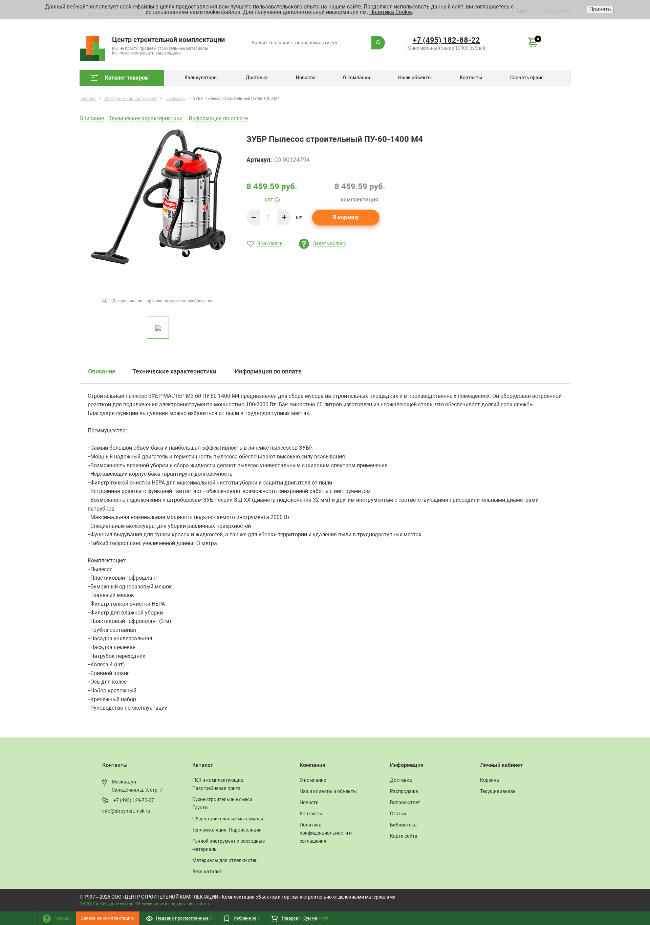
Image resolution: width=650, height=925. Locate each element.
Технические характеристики (145, 118)
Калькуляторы (201, 77)
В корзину (346, 217)
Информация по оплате (218, 118)
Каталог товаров (126, 77)
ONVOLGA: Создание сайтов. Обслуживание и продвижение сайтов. (145, 904)
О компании (356, 77)
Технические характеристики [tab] (174, 371)
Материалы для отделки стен (225, 860)
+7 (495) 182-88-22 (446, 40)
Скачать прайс (526, 77)
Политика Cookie (390, 12)
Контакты (471, 77)
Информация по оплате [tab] (268, 371)
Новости (305, 77)
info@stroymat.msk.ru (126, 811)
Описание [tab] (101, 371)
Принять (600, 9)
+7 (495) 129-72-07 (133, 800)
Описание (92, 118)
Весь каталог (207, 871)
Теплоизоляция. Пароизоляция (227, 830)
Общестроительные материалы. (228, 818)
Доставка (257, 77)
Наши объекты (415, 77)
